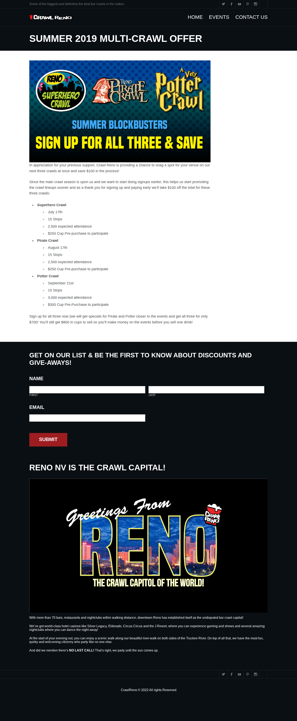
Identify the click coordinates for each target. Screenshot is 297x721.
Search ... (264, 4)
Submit (48, 439)
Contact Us (253, 17)
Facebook (231, 4)
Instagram (256, 4)
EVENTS (221, 17)
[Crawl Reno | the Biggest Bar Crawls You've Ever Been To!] (50, 17)
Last (152, 395)
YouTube (239, 4)
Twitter (223, 4)
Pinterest (247, 4)
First (33, 395)
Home (197, 17)
